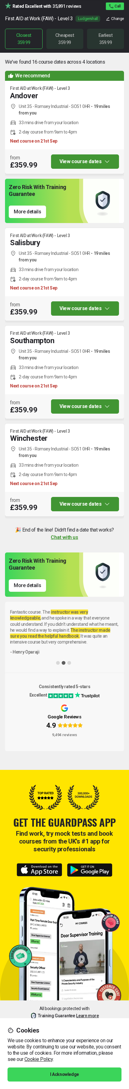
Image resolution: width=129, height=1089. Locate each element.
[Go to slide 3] (69, 663)
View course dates (80, 161)
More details (27, 212)
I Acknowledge (64, 1074)
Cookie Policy (38, 1059)
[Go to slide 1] (58, 663)
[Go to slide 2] (63, 663)
